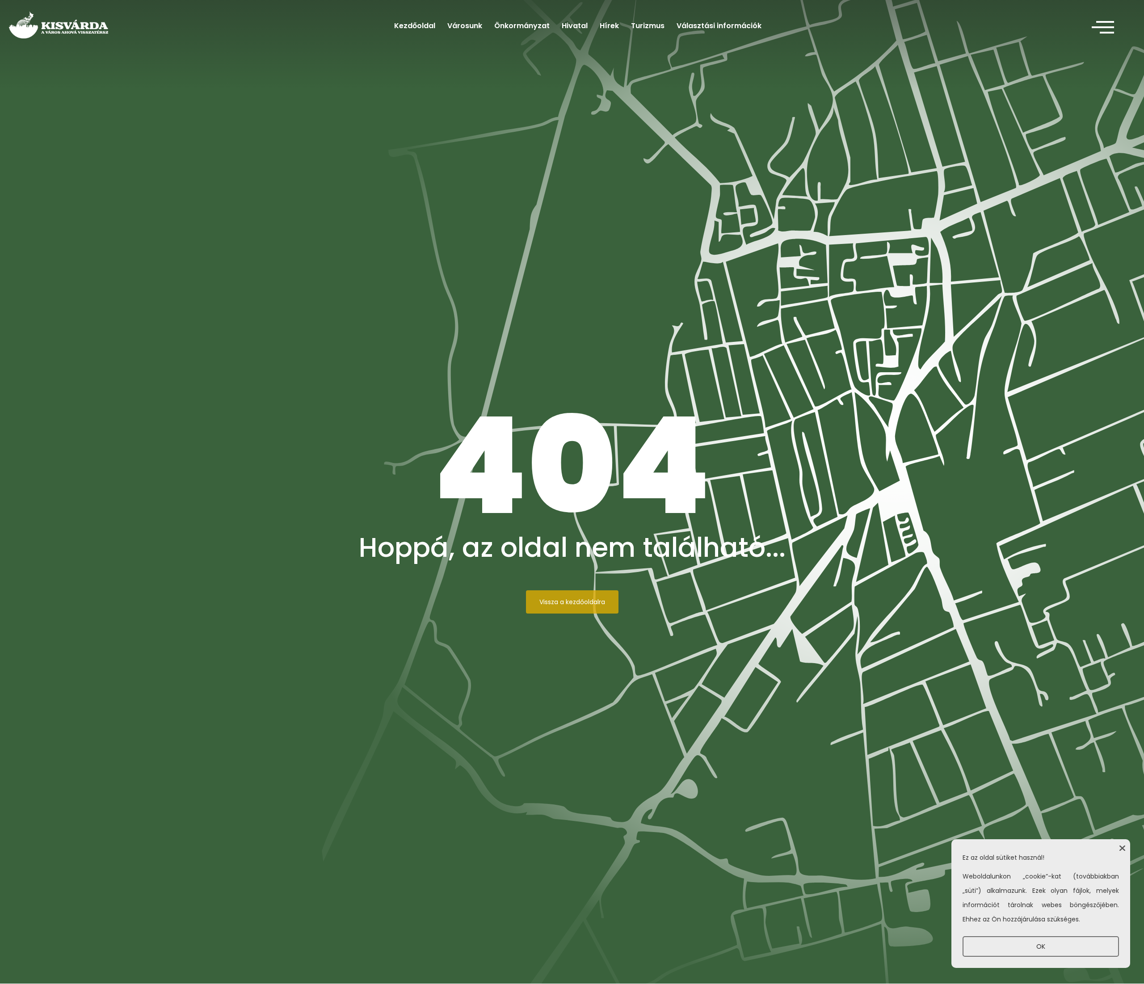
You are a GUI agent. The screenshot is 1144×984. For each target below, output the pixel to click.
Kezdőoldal (414, 26)
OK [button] (1040, 946)
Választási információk (719, 26)
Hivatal (575, 26)
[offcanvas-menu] (1103, 27)
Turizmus (648, 26)
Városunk (464, 26)
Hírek (609, 26)
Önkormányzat (522, 26)
